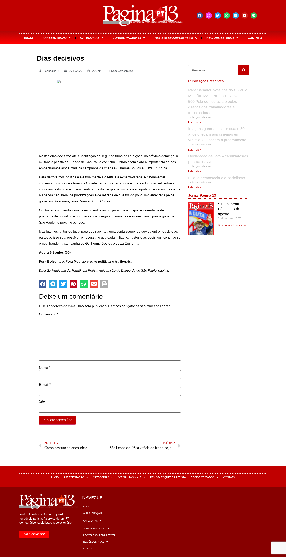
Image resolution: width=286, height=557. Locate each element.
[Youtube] (245, 15)
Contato (255, 37)
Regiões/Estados (220, 37)
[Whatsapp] (227, 15)
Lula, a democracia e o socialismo (216, 178)
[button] (42, 284)
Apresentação (55, 37)
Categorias (89, 37)
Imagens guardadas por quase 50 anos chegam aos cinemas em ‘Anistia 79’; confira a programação (217, 134)
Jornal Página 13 (127, 37)
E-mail (45, 384)
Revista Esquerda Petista (176, 37)
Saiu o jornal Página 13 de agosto (229, 209)
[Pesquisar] (243, 70)
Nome (44, 367)
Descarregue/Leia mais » (232, 225)
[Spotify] (254, 15)
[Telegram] (236, 15)
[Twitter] (218, 15)
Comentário (48, 314)
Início (28, 37)
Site (42, 401)
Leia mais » (194, 122)
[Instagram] (209, 15)
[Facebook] (200, 15)
